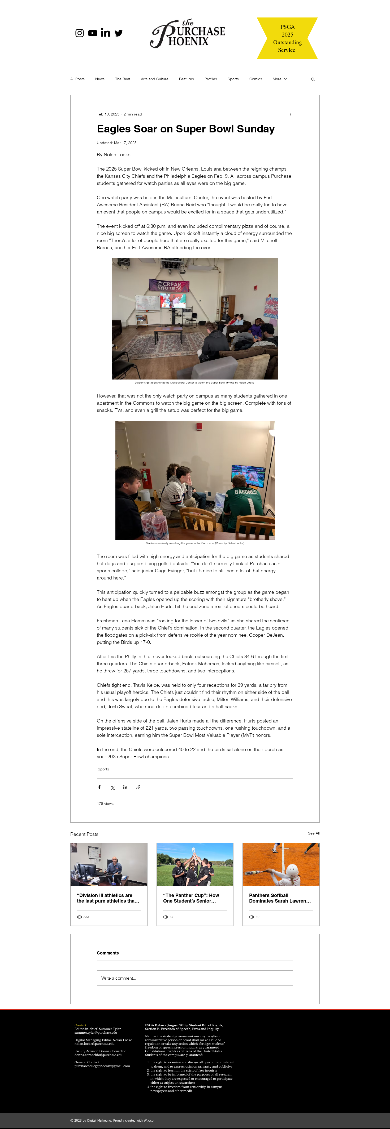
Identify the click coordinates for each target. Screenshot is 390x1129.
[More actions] (290, 114)
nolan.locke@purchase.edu (94, 1044)
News (100, 79)
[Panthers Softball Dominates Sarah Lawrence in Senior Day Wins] (281, 864)
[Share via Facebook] (99, 787)
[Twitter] (118, 33)
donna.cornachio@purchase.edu (98, 1055)
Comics (255, 79)
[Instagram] (79, 33)
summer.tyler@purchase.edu (96, 1032)
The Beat (122, 79)
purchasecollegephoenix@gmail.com (102, 1066)
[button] (312, 79)
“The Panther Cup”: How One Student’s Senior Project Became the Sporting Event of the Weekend (191, 898)
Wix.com (150, 1120)
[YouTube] (92, 33)
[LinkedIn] (105, 33)
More (277, 79)
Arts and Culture (154, 79)
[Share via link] (138, 787)
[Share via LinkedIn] (125, 787)
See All (314, 833)
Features (186, 79)
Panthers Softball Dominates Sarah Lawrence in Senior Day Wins (280, 898)
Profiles (211, 79)
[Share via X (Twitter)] (112, 787)
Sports (233, 79)
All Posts (77, 79)
